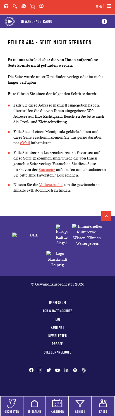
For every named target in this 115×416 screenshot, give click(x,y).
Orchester (11, 411)
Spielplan (34, 411)
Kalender (57, 411)
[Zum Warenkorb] (32, 7)
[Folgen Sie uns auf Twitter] (48, 370)
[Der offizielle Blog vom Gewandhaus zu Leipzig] (83, 370)
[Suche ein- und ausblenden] (15, 6)
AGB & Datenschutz (57, 311)
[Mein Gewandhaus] (40, 6)
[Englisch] (23, 6)
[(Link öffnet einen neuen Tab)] (62, 235)
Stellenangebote (57, 352)
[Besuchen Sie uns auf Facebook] (32, 370)
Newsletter (57, 335)
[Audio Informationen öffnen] (104, 21)
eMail (25, 143)
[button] (106, 216)
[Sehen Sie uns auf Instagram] (39, 370)
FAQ (57, 319)
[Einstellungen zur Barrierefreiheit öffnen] (7, 6)
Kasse (103, 411)
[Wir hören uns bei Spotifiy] (75, 370)
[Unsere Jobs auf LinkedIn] (66, 370)
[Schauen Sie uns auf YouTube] (57, 370)
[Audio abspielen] (9, 21)
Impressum (57, 302)
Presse (57, 344)
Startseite (47, 169)
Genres (80, 411)
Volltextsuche (51, 184)
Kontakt (57, 327)
